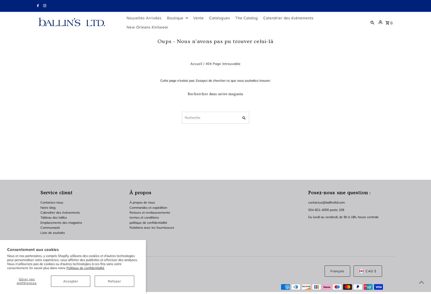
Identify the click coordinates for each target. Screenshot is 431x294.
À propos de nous (142, 202)
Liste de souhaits (52, 233)
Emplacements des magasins (61, 223)
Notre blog (47, 208)
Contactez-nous (51, 202)
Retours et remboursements (150, 213)
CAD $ (371, 271)
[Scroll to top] (421, 282)
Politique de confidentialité (85, 268)
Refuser (114, 281)
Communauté (50, 228)
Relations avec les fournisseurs (152, 228)
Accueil (196, 64)
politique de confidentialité (148, 223)
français (337, 271)
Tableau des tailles (53, 217)
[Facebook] (37, 6)
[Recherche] (372, 22)
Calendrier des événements (60, 213)
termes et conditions (144, 217)
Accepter (70, 281)
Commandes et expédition (148, 208)
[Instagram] (44, 6)
